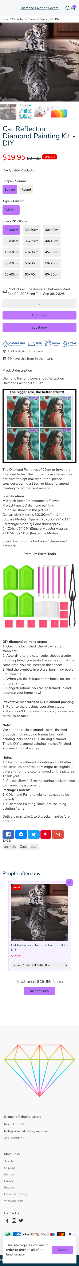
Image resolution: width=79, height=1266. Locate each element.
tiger (34, 846)
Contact (9, 1174)
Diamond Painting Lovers (39, 8)
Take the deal (39, 991)
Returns (9, 1188)
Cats (23, 846)
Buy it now (39, 327)
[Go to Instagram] (14, 1221)
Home (5, 19)
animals (10, 846)
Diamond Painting (15, 1194)
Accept (62, 1249)
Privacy (8, 1181)
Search (8, 1161)
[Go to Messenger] (21, 834)
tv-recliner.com (14, 1201)
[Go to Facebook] (8, 834)
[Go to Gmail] (58, 834)
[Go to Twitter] (34, 834)
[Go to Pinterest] (45, 834)
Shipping (10, 1168)
